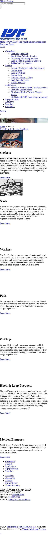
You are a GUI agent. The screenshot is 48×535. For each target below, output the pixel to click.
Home (2, 127)
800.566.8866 (18, 495)
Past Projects (10, 466)
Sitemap (8, 480)
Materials (9, 471)
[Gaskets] (11, 147)
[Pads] (20, 290)
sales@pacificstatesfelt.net (19, 499)
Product (8, 464)
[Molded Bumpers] (20, 434)
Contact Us (10, 478)
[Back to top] (0, 534)
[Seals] (11, 195)
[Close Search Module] (20, 27)
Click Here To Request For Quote (14, 129)
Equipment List (11, 469)
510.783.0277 (14, 497)
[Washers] (20, 244)
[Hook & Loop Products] (20, 380)
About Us (9, 476)
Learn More (5, 177)
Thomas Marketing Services (34, 529)
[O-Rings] (20, 334)
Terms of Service (12, 485)
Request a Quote (7, 44)
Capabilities (10, 461)
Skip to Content (6, 1)
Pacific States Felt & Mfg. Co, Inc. (21, 527)
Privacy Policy (11, 483)
